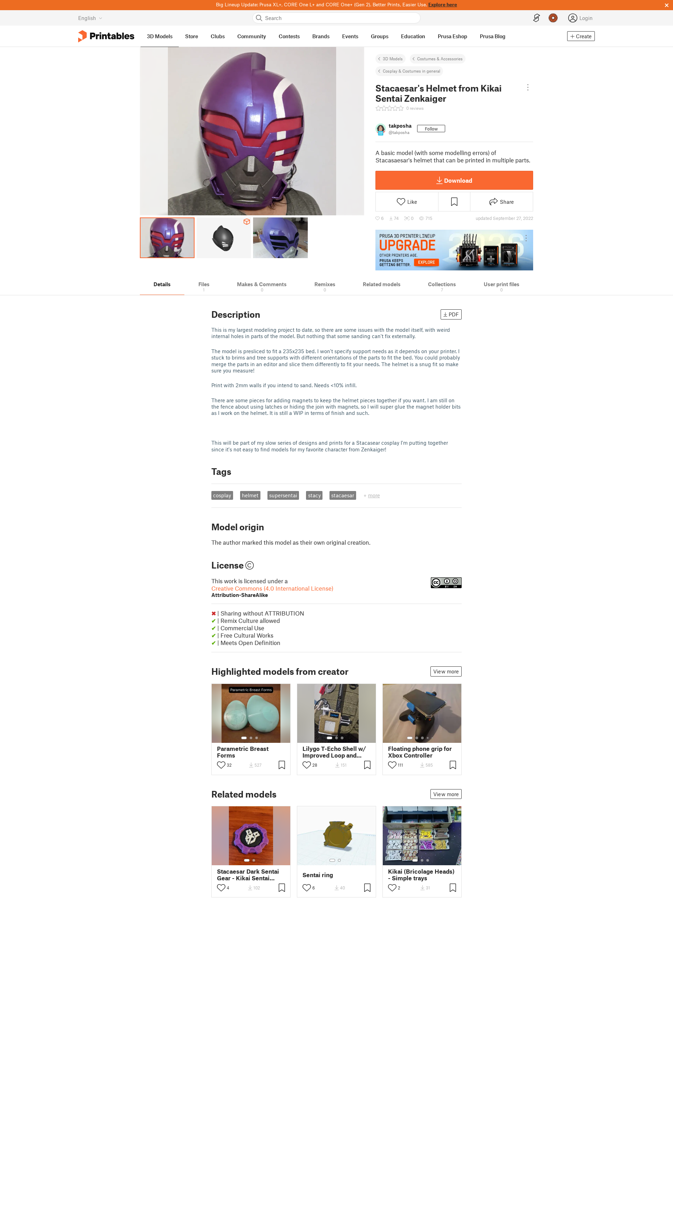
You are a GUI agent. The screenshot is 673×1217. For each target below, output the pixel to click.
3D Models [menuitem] (159, 36)
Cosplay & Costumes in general (411, 70)
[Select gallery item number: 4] (428, 738)
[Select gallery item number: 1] (244, 738)
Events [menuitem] (350, 36)
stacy (314, 495)
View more (446, 671)
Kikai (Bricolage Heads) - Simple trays (421, 874)
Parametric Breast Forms (242, 752)
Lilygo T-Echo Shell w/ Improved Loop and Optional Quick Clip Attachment (334, 752)
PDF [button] (454, 314)
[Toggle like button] (221, 765)
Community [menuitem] (251, 36)
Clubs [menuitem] (218, 36)
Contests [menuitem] (289, 36)
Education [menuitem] (413, 36)
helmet (250, 495)
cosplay (222, 495)
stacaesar (342, 495)
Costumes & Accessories (440, 58)
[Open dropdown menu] (528, 87)
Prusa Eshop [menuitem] (452, 36)
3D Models (393, 58)
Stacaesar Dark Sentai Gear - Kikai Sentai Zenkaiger (248, 874)
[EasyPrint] (536, 18)
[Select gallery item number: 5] (432, 738)
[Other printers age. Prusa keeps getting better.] (454, 250)
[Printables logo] (106, 36)
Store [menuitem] (191, 36)
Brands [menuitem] (320, 36)
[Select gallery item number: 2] (251, 738)
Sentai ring (317, 875)
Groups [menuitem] (379, 36)
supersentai (283, 495)
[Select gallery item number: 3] (256, 738)
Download (458, 180)
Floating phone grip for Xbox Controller (420, 752)
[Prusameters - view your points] (553, 17)
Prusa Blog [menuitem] (492, 36)
